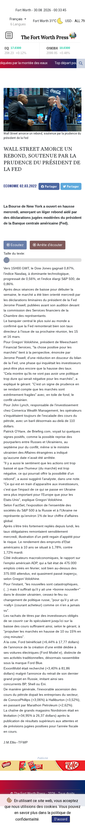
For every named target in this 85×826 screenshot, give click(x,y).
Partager (50, 186)
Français (16, 19)
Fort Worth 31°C (44, 21)
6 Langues (18, 24)
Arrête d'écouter (49, 245)
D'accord (60, 819)
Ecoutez (17, 245)
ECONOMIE (11, 185)
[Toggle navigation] (9, 35)
